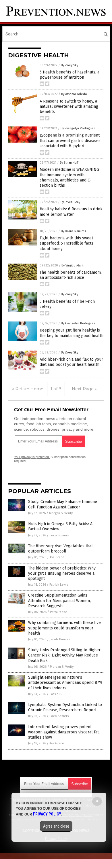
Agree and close (56, 826)
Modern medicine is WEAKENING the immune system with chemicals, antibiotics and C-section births (69, 177)
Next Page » (84, 388)
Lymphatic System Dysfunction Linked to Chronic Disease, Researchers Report (65, 707)
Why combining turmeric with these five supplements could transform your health (64, 627)
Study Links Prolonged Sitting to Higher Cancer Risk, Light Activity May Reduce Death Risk (64, 655)
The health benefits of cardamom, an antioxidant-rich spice (71, 275)
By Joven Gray (70, 202)
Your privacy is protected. (32, 457)
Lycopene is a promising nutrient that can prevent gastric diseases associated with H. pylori (70, 140)
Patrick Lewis (58, 584)
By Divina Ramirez (73, 231)
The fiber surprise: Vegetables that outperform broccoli (60, 549)
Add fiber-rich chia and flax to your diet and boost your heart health (71, 362)
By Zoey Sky (69, 65)
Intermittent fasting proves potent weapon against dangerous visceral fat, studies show (64, 732)
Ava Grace (57, 557)
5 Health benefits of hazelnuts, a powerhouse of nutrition (69, 75)
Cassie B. (55, 694)
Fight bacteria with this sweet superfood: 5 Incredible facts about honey (66, 243)
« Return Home (27, 388)
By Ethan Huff (69, 162)
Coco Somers (59, 535)
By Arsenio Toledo (74, 94)
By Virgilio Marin (72, 265)
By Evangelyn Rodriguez (78, 128)
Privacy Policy (47, 814)
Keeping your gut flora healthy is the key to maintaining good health (71, 333)
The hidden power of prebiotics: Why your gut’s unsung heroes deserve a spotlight (62, 573)
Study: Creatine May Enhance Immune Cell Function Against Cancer (62, 504)
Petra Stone (58, 612)
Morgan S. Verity (61, 513)
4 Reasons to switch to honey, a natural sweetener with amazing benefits (69, 106)
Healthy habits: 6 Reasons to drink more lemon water (71, 212)
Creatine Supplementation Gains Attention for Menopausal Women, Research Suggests (59, 600)
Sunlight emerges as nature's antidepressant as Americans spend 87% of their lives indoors (65, 682)
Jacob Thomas (60, 639)
